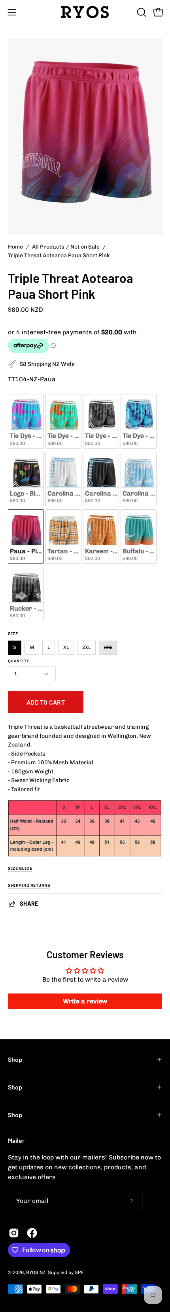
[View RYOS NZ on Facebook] (32, 1233)
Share (29, 903)
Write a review (85, 1001)
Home (15, 246)
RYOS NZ (35, 1272)
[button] (140, 12)
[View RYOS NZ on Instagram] (14, 1233)
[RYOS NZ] (85, 12)
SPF (79, 1272)
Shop (15, 1059)
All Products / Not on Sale (66, 246)
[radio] (26, 421)
